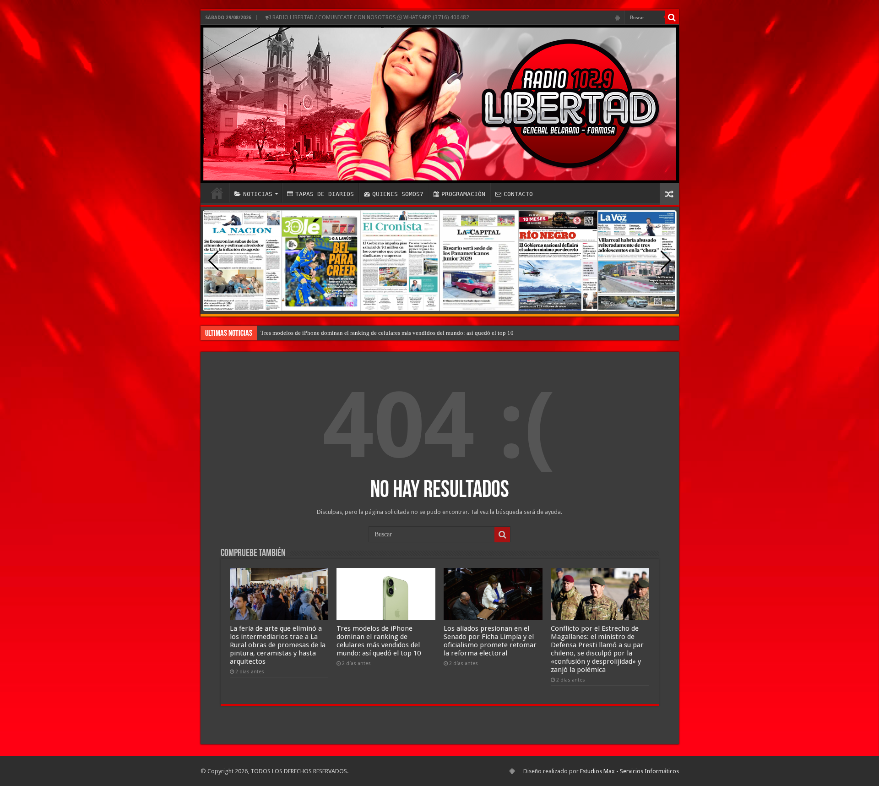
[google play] (617, 17)
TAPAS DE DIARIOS (324, 194)
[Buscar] (672, 17)
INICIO (217, 192)
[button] (666, 261)
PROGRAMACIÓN (463, 194)
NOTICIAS (257, 194)
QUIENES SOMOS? (397, 194)
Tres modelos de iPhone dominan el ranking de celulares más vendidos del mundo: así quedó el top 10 (387, 332)
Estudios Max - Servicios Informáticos (629, 771)
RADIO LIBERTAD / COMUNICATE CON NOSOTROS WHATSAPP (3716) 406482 (370, 17)
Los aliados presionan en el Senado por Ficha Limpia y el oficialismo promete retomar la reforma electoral (490, 640)
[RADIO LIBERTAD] (440, 104)
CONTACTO (518, 194)
